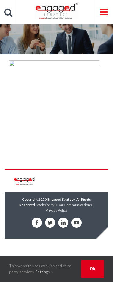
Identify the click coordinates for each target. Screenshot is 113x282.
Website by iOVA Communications (64, 205)
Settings (43, 271)
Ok (92, 268)
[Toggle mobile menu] (104, 12)
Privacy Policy (56, 210)
